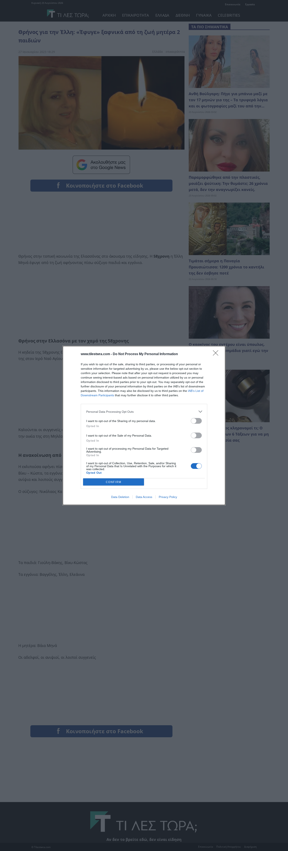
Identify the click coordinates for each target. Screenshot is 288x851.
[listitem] (144, 411)
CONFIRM (113, 482)
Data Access (144, 497)
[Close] (217, 354)
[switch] (196, 421)
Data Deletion (120, 497)
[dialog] (144, 425)
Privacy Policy (168, 497)
